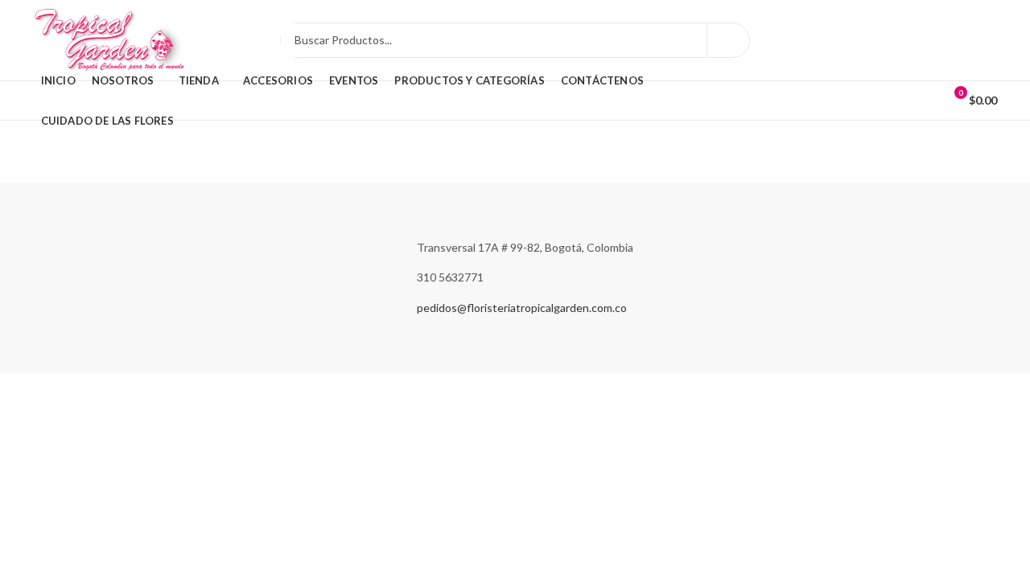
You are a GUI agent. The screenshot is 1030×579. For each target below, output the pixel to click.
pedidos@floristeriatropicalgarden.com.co (522, 307)
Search (728, 40)
